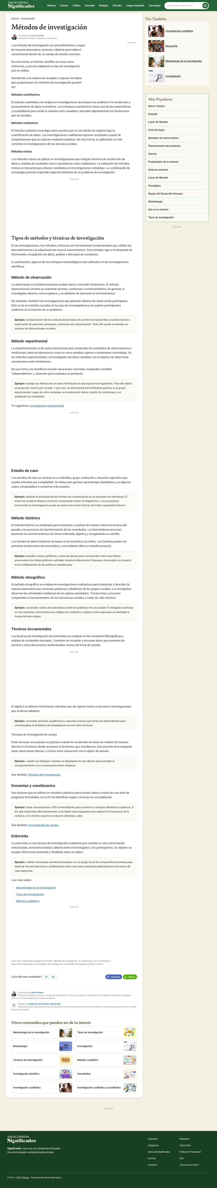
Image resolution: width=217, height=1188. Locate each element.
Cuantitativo (84, 1073)
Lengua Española (135, 5)
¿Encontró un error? (189, 1165)
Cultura (76, 5)
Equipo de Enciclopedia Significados (44, 1004)
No (53, 977)
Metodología (20, 1046)
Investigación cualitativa (27, 1087)
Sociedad (90, 5)
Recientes (184, 1139)
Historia (51, 5)
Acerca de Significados (159, 1152)
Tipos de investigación (30, 894)
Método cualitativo (28, 901)
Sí (46, 977)
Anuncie (152, 1158)
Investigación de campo (43, 825)
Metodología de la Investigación (31, 1032)
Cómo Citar (185, 1145)
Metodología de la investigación (36, 887)
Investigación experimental (46, 405)
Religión (103, 5)
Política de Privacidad (190, 1152)
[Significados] (34, 1141)
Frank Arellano (36, 992)
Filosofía (117, 5)
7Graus (25, 1177)
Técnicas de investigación (44, 774)
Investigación (28, 18)
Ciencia (64, 5)
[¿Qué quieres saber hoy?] (205, 6)
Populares (153, 1139)
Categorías (153, 1145)
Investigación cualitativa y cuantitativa (99, 1087)
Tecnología (154, 5)
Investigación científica (26, 1073)
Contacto (152, 1165)
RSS (181, 1158)
